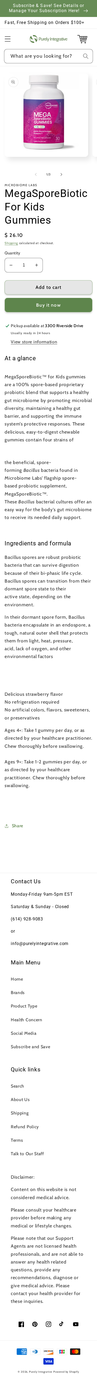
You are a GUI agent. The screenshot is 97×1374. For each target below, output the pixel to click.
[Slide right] (61, 174)
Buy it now (48, 305)
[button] (8, 39)
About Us (20, 1099)
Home (17, 979)
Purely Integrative (41, 1371)
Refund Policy (25, 1126)
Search (17, 1086)
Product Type (24, 1006)
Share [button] (17, 825)
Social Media (23, 1033)
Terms (17, 1140)
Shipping (11, 243)
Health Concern (26, 1019)
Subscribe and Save (30, 1046)
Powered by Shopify (66, 1371)
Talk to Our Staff (27, 1153)
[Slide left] (36, 174)
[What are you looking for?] (86, 56)
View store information (34, 341)
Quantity (12, 253)
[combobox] (48, 56)
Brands (18, 992)
